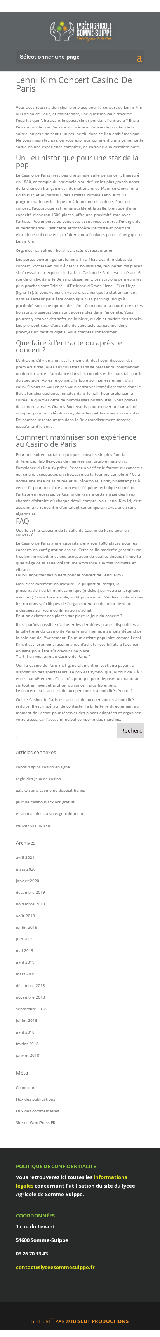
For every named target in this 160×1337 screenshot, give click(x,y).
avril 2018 (25, 1032)
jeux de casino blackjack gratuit (45, 802)
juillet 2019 (26, 927)
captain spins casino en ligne (43, 767)
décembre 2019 (30, 892)
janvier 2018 (27, 1055)
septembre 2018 (31, 1008)
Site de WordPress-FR (35, 1122)
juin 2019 (24, 939)
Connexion (25, 1087)
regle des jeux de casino (38, 778)
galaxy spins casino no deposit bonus (50, 790)
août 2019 (25, 915)
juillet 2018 (26, 1020)
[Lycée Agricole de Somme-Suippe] (81, 31)
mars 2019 (26, 973)
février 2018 (27, 1043)
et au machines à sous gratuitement (49, 813)
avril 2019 (25, 962)
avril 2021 (25, 857)
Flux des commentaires (37, 1110)
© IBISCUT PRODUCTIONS (97, 1321)
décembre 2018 (30, 985)
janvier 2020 (27, 880)
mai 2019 (24, 950)
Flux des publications (35, 1099)
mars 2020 (26, 869)
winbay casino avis (33, 825)
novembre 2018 (30, 997)
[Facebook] (84, 1311)
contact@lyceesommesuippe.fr (55, 1267)
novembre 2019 (30, 904)
